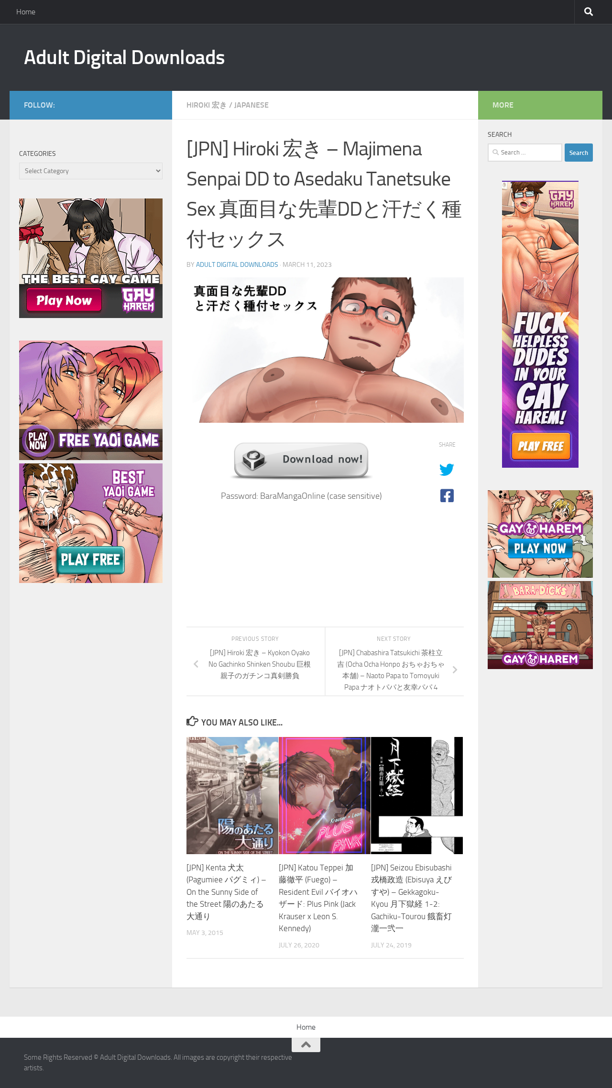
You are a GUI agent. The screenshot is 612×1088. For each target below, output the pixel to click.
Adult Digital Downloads (124, 57)
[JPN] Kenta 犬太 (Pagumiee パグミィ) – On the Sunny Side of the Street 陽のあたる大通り (226, 892)
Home (25, 11)
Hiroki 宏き (206, 105)
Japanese (251, 105)
